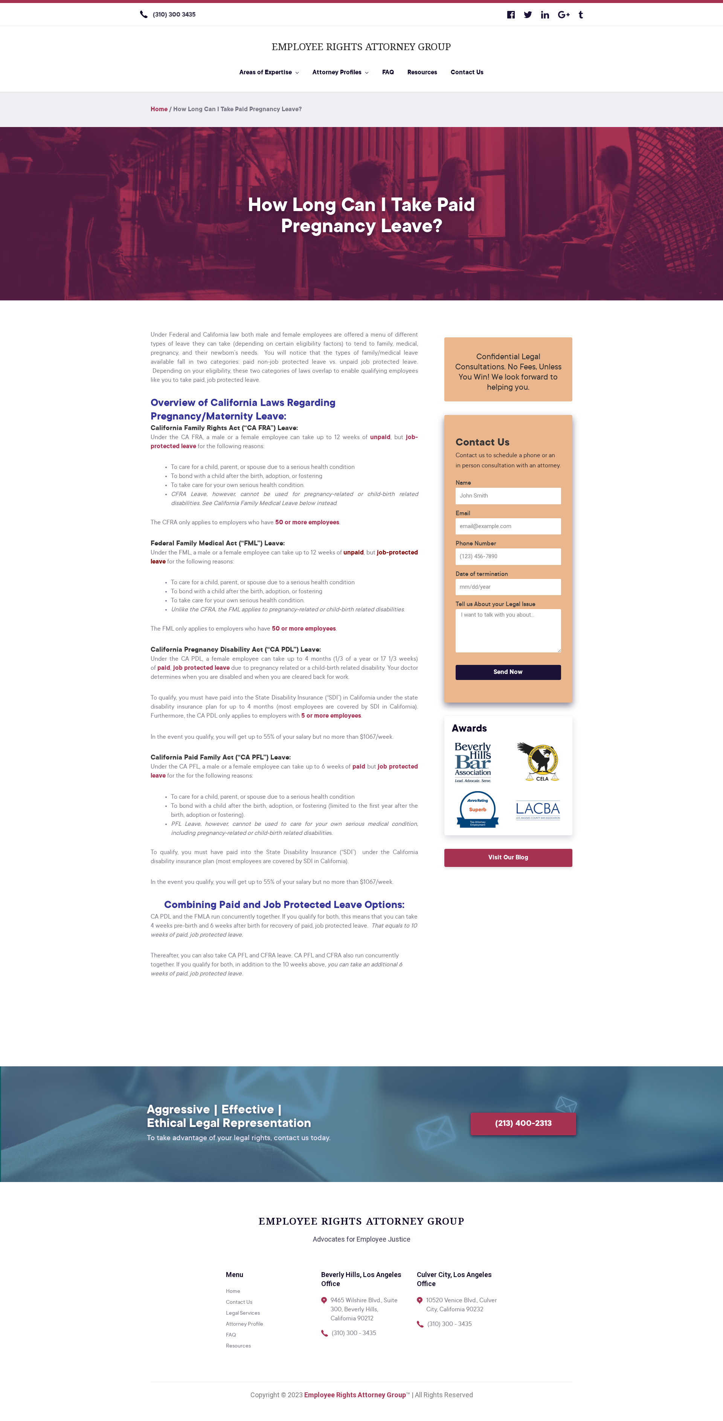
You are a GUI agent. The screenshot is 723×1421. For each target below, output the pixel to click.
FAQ (388, 72)
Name (463, 483)
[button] (508, 858)
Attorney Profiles (337, 72)
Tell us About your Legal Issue (495, 604)
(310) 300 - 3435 (354, 1333)
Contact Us (467, 72)
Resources (422, 72)
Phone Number (476, 544)
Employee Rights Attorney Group (361, 46)
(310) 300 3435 (174, 15)
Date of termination (482, 574)
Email (463, 513)
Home (159, 109)
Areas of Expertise (265, 72)
